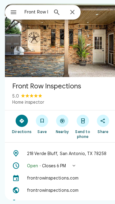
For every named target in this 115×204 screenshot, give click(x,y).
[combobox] (36, 12)
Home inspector (28, 102)
